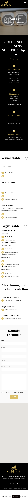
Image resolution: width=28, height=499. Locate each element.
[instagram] (17, 59)
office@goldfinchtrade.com (16, 139)
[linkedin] (13, 59)
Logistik (17, 476)
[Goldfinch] (6, 5)
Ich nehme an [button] (16, 496)
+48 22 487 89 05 (16, 137)
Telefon (3, 354)
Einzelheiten (23, 496)
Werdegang (17, 478)
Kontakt (22, 478)
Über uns (4, 476)
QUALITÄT (22, 476)
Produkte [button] (10, 476)
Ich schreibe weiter (6, 367)
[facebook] (10, 59)
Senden (14, 397)
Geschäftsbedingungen (7, 478)
